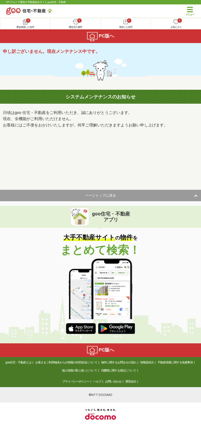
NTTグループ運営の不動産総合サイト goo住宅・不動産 (36, 2)
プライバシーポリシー (75, 381)
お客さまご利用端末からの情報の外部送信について (66, 362)
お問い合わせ (113, 381)
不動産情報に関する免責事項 (175, 362)
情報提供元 (147, 362)
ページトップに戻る (100, 195)
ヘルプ (97, 381)
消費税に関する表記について (118, 370)
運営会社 (130, 381)
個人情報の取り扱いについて (79, 370)
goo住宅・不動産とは (18, 362)
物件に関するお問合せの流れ (118, 362)
